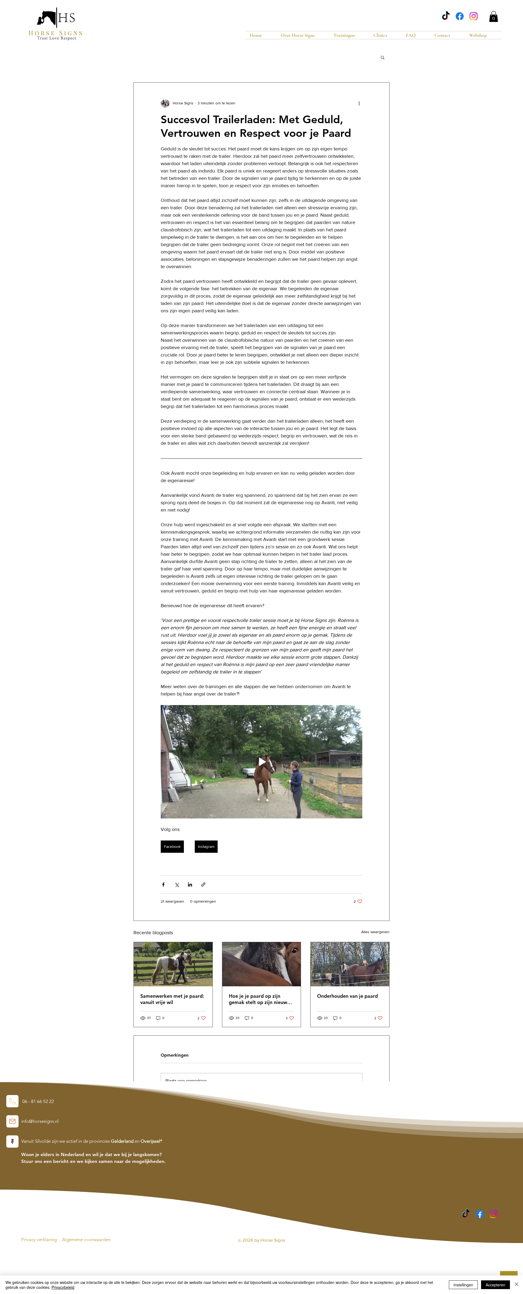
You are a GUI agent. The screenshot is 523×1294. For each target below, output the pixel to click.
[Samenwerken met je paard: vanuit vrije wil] (173, 964)
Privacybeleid (62, 1287)
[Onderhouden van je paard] (350, 964)
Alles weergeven (375, 932)
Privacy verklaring (39, 1239)
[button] (493, 16)
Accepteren (495, 1284)
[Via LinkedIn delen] (190, 884)
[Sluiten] (516, 1285)
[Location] (12, 1101)
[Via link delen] (203, 884)
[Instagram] (473, 16)
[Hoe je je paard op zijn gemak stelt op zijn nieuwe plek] (261, 964)
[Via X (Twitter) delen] (176, 884)
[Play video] (261, 761)
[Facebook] (459, 16)
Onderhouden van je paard (347, 996)
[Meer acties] (359, 103)
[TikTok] (445, 16)
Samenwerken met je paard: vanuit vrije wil (172, 999)
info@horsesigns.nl (40, 1121)
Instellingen (463, 1284)
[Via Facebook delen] (163, 884)
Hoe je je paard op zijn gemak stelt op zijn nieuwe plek (259, 999)
